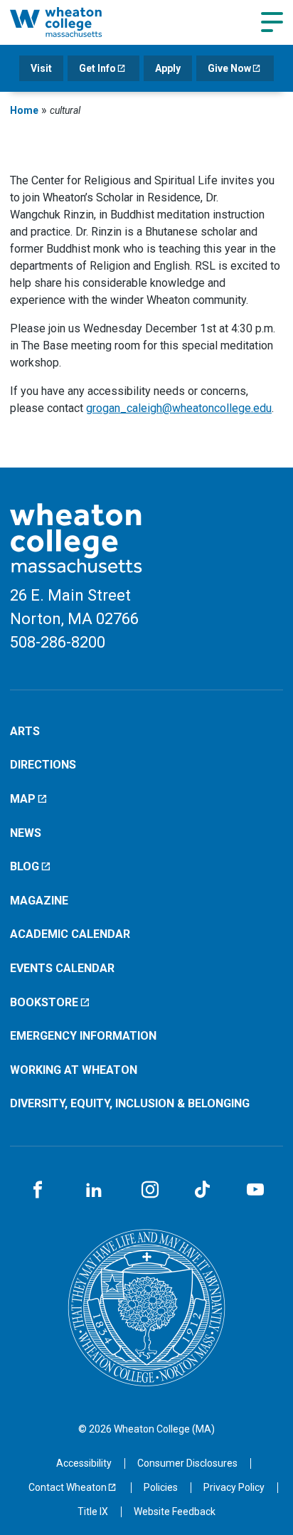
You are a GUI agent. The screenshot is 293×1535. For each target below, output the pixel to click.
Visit (41, 68)
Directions (43, 764)
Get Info (97, 68)
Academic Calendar (70, 934)
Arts (25, 731)
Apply (168, 68)
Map (23, 799)
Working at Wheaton (73, 1070)
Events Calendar (62, 968)
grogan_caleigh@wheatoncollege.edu (179, 408)
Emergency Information (83, 1036)
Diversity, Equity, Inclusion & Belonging (130, 1103)
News (25, 833)
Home (24, 110)
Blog (24, 866)
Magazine (39, 900)
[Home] (72, 22)
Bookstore (44, 1002)
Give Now (229, 68)
